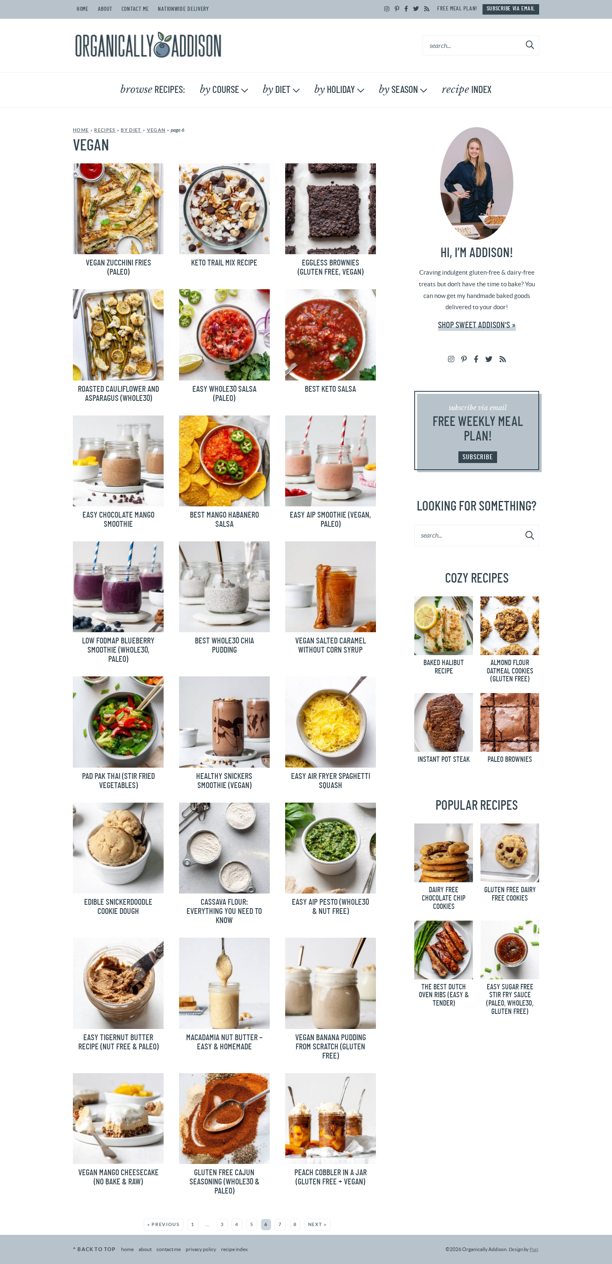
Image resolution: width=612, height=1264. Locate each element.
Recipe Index (234, 1249)
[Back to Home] (148, 45)
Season (398, 89)
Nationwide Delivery (183, 9)
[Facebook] (406, 9)
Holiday (334, 89)
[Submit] (530, 45)
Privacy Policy (201, 1249)
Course (219, 89)
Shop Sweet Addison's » (477, 325)
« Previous (163, 1224)
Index (467, 89)
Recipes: (152, 89)
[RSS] (427, 9)
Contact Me (135, 9)
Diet (277, 89)
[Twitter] (416, 9)
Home (83, 9)
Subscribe (478, 457)
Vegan (156, 130)
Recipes (104, 130)
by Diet (131, 130)
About (105, 9)
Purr (534, 1249)
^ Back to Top (94, 1249)
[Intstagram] (387, 9)
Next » (317, 1224)
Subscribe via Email (511, 9)
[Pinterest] (397, 9)
